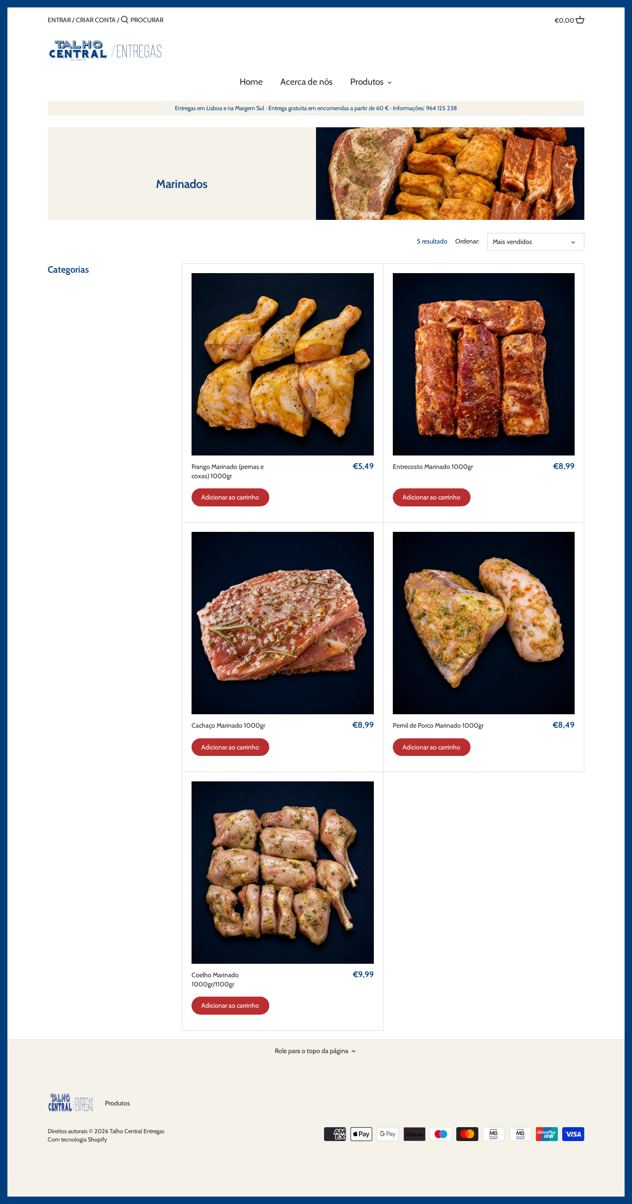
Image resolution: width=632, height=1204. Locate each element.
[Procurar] (125, 19)
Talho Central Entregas (137, 1131)
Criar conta (96, 20)
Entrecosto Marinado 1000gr (433, 466)
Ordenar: (467, 241)
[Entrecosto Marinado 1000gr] (484, 364)
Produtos (117, 1103)
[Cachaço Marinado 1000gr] (283, 623)
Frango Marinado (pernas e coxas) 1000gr (228, 471)
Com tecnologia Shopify (77, 1139)
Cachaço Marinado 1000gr (228, 725)
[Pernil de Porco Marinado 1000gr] (484, 623)
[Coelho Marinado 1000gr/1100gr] (283, 872)
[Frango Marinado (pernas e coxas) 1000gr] (283, 364)
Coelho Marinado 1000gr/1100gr (215, 979)
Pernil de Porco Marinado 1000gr (438, 725)
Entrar (59, 20)
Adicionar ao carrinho (230, 497)
